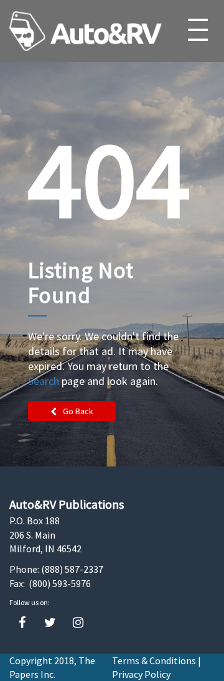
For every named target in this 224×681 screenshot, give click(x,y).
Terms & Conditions (154, 660)
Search (43, 381)
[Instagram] (78, 623)
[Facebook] (22, 623)
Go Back (78, 411)
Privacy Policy (141, 674)
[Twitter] (50, 623)
